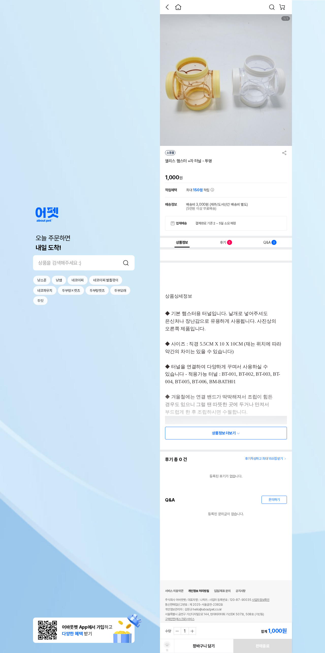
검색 (126, 262)
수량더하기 (192, 631)
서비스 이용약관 (174, 591)
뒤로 (167, 7)
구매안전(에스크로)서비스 (179, 619)
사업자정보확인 (260, 600)
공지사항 (241, 591)
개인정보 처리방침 (198, 591)
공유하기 (284, 152)
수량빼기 (177, 631)
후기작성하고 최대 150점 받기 (264, 458)
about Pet (47, 214)
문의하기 (274, 500)
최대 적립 (198, 190)
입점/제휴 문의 (222, 591)
